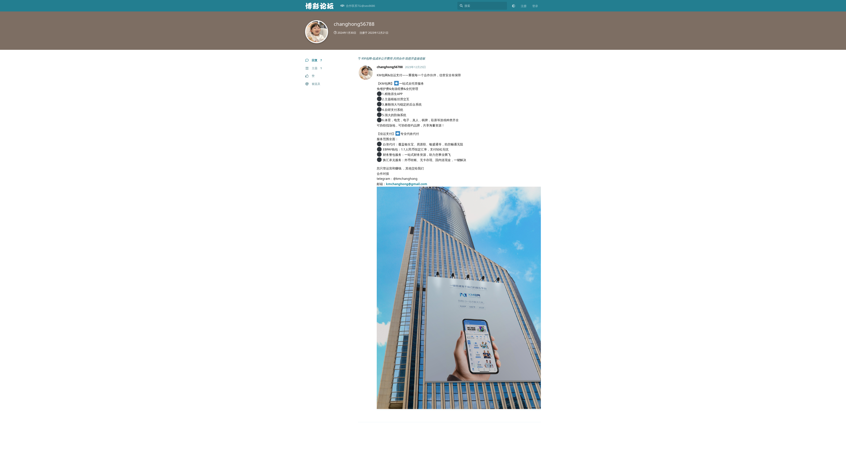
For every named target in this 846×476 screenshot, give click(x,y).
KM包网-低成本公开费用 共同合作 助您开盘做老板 (393, 58)
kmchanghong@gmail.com (406, 184)
